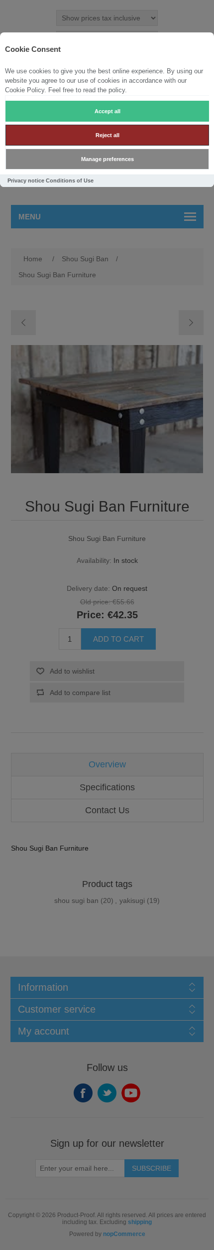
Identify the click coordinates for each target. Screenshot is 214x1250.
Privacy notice (25, 180)
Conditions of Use (70, 180)
